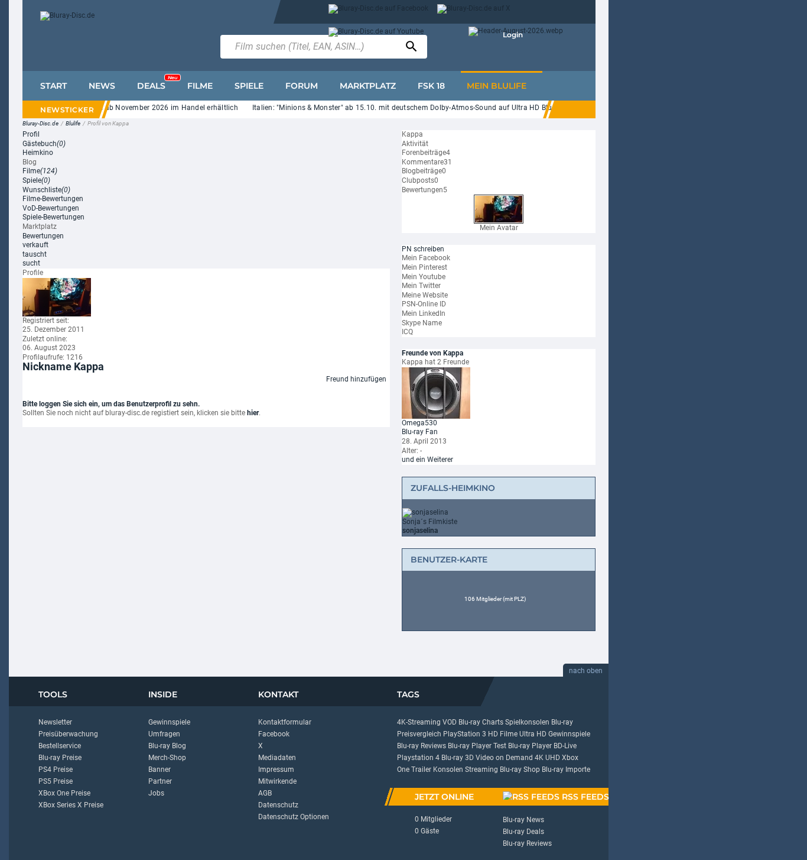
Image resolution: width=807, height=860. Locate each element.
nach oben (586, 671)
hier (253, 413)
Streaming (481, 769)
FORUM (301, 85)
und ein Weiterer (427, 459)
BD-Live (565, 746)
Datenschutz (278, 805)
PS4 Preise (55, 769)
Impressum (276, 769)
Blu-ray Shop (520, 769)
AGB (265, 793)
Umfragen (164, 734)
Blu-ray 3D (457, 758)
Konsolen (448, 769)
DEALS (157, 83)
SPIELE (249, 85)
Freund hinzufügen (356, 379)
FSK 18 (431, 85)
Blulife (73, 123)
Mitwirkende (277, 781)
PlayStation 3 (464, 734)
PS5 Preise (55, 781)
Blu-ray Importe (566, 769)
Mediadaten (277, 758)
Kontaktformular (284, 722)
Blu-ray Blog (167, 746)
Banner (159, 769)
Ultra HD (532, 734)
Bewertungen (43, 236)
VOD (449, 722)
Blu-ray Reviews (421, 746)
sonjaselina (420, 530)
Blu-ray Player (530, 746)
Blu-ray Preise (60, 758)
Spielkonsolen (527, 722)
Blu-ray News (523, 820)
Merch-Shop (167, 758)
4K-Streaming (419, 722)
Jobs (156, 793)
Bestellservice (59, 746)
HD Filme (503, 734)
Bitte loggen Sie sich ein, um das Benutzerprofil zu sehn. (111, 404)
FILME (200, 85)
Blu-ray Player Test (477, 746)
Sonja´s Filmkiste (429, 522)
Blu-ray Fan (420, 432)
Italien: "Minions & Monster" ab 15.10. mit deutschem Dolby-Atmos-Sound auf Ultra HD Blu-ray (401, 108)
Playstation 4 (418, 758)
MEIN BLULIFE (496, 85)
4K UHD (547, 758)
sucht (31, 263)
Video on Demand (504, 758)
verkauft (35, 245)
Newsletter (55, 722)
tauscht (34, 254)
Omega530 (419, 423)
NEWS (102, 85)
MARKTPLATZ (368, 85)
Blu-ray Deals (523, 831)
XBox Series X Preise (70, 805)
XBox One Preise (64, 793)
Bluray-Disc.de (40, 123)
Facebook (273, 734)
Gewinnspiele (169, 722)
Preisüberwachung (68, 734)
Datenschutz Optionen (293, 817)
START (53, 85)
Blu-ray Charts (480, 722)
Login (513, 34)
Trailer (421, 769)
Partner (160, 781)
